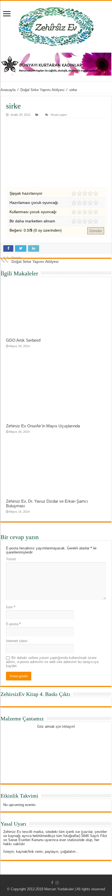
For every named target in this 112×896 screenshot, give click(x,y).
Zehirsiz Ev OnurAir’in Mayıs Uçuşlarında (43, 426)
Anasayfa (8, 90)
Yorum (11, 559)
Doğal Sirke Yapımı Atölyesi (42, 90)
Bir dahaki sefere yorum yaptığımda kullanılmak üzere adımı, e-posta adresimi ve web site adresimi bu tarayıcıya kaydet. (52, 662)
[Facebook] (52, 882)
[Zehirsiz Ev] (56, 26)
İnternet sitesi (16, 641)
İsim (10, 607)
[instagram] (57, 882)
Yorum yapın (58, 114)
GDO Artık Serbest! (23, 340)
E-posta (13, 624)
